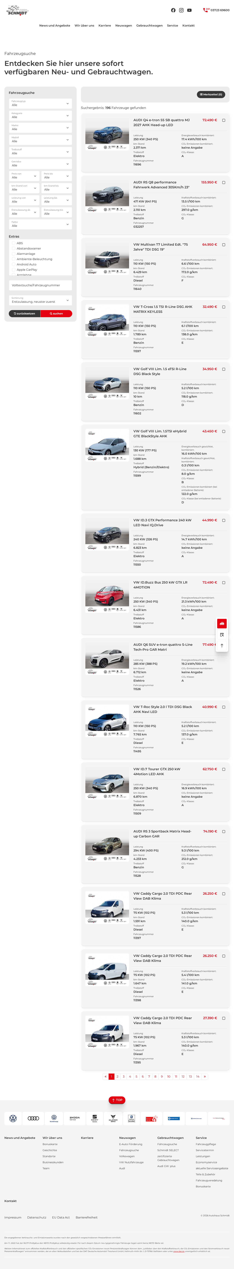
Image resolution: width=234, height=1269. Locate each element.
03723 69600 (220, 10)
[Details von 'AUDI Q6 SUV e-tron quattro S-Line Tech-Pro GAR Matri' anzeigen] (107, 658)
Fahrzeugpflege (206, 1144)
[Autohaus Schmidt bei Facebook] (173, 10)
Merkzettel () (212, 94)
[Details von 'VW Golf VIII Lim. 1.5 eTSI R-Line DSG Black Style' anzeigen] (107, 383)
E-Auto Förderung (130, 1144)
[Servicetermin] (222, 634)
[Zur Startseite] (17, 10)
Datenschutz (36, 1217)
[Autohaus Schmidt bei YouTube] (189, 10)
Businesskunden (53, 1162)
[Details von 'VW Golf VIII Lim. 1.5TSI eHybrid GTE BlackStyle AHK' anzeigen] (107, 445)
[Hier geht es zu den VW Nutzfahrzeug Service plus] (131, 1118)
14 (197, 1076)
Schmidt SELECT (168, 1150)
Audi (122, 1168)
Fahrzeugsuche (129, 1150)
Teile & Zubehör (205, 1174)
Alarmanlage (26, 254)
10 (168, 1076)
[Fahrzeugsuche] (222, 623)
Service (172, 25)
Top (118, 1100)
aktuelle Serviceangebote (212, 1168)
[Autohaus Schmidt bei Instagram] (181, 10)
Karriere (105, 25)
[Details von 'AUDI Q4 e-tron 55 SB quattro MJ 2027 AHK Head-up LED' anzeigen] (107, 134)
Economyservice (206, 1162)
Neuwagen (123, 25)
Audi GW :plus (166, 1166)
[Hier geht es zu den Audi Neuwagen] (33, 1118)
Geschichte (50, 1150)
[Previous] (105, 1077)
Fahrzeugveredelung (209, 1180)
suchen (57, 313)
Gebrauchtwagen (149, 25)
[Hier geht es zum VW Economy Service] (151, 1118)
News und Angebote (54, 25)
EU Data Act (61, 1217)
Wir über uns (84, 25)
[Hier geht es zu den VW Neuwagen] (13, 1118)
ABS (20, 243)
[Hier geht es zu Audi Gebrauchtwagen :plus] (219, 1118)
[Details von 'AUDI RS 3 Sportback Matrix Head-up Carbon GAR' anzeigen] (107, 845)
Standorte (49, 1156)
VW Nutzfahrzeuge (131, 1162)
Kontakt (188, 25)
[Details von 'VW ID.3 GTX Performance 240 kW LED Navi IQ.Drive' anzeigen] (107, 534)
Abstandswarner (29, 248)
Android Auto (26, 264)
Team (46, 1168)
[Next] (205, 1077)
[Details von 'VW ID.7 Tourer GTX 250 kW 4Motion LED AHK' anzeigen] (107, 783)
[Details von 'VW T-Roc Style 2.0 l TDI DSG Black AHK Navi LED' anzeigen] (107, 721)
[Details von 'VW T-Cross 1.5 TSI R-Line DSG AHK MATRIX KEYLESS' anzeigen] (107, 320)
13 (190, 1076)
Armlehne (24, 275)
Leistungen (203, 1156)
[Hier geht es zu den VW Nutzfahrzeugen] (54, 1118)
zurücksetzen (25, 313)
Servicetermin (205, 1150)
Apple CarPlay (27, 269)
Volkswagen (127, 1156)
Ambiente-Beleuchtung (34, 259)
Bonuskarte (50, 1144)
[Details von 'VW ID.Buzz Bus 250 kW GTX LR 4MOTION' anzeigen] (107, 596)
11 (176, 1076)
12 (183, 1076)
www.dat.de (178, 1251)
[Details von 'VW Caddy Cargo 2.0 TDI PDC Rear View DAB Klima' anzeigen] (107, 907)
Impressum (12, 1217)
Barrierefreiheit (87, 1217)
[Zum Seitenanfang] (222, 645)
